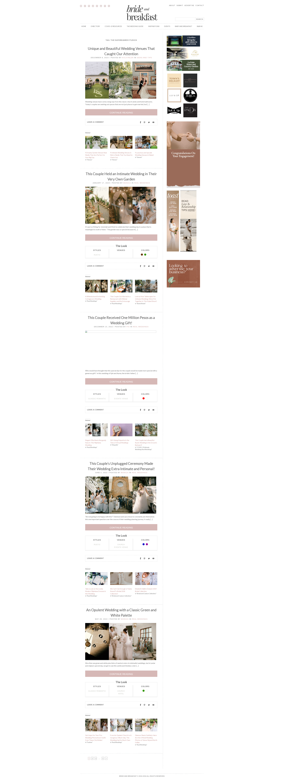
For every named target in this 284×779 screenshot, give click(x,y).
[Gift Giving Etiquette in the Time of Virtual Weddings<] (121, 430)
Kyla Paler (127, 57)
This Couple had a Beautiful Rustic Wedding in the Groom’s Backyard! (146, 442)
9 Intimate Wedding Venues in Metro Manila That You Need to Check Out (121, 155)
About (172, 5)
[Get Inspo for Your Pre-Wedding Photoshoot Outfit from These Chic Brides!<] (96, 725)
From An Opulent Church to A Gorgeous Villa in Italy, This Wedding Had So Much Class (120, 737)
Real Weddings (142, 183)
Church (121, 544)
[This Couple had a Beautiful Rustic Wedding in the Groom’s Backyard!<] (146, 430)
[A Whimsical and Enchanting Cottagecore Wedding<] (96, 286)
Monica (127, 183)
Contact (199, 5)
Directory (95, 26)
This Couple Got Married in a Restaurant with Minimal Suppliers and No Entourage (120, 299)
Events (167, 26)
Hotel (121, 693)
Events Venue (121, 398)
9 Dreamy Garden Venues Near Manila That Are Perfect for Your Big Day (96, 155)
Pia (128, 327)
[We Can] (121, 579)
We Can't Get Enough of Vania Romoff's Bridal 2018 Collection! (121, 591)
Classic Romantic (97, 398)
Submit (180, 5)
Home (83, 26)
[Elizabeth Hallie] (146, 579)
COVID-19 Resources (113, 26)
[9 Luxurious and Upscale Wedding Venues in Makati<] (146, 143)
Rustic (97, 255)
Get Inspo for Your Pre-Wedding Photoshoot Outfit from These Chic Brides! (95, 737)
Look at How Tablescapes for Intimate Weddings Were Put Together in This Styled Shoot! (146, 299)
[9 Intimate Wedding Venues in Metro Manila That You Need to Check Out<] (121, 143)
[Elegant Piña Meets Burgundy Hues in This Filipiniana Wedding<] (96, 430)
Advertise (189, 5)
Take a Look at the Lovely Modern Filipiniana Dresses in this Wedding (95, 591)
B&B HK (200, 26)
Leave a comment (95, 122)
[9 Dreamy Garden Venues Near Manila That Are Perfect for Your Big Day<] (96, 143)
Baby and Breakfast (183, 26)
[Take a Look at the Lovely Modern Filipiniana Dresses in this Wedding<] (96, 579)
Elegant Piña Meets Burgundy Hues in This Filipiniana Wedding (95, 442)
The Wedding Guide (135, 26)
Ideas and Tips (144, 57)
